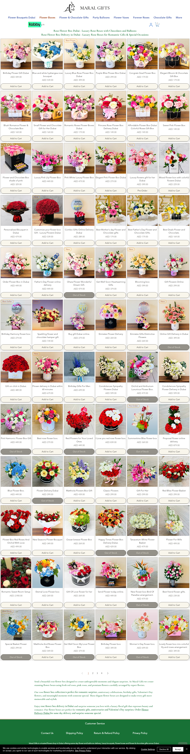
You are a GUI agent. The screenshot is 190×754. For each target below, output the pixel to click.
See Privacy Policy (83, 750)
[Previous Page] (82, 673)
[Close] (186, 749)
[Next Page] (107, 673)
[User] (151, 25)
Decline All (164, 749)
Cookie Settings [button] (148, 749)
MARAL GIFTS (95, 8)
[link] (157, 24)
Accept (178, 749)
